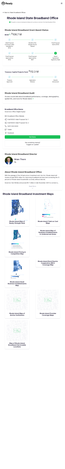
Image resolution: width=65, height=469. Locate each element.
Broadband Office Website (15, 116)
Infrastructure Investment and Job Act (32, 175)
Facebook (10, 133)
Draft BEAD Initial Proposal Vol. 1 (18, 119)
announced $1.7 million (26, 183)
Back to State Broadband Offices (14, 12)
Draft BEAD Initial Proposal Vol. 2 (18, 123)
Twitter (9, 129)
